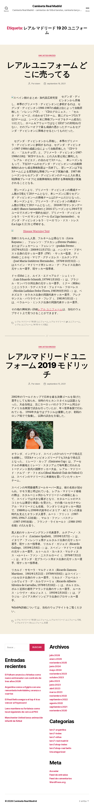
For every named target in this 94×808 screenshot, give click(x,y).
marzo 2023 (55, 692)
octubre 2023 (56, 677)
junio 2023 (55, 684)
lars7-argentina (57, 729)
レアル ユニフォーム (50, 309)
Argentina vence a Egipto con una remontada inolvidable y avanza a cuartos (23, 690)
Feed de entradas (58, 775)
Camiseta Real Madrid (47, 6)
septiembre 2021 (58, 707)
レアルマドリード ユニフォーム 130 (65, 620)
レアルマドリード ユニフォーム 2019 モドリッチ (47, 365)
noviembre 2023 (58, 673)
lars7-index (55, 733)
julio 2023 (54, 681)
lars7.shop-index (58, 744)
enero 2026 (55, 659)
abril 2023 (54, 688)
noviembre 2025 (58, 662)
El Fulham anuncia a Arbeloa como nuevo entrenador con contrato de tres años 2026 (23, 678)
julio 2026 (54, 655)
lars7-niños (55, 737)
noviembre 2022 (58, 695)
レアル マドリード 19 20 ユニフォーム (31, 321)
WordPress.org (57, 782)
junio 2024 (55, 666)
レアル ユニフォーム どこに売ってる (47, 69)
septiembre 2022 (58, 699)
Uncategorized (47, 55)
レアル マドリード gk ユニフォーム (64, 321)
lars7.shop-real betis (60, 748)
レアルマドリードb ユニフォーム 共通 (31, 622)
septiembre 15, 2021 (56, 384)
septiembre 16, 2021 (56, 83)
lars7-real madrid (58, 741)
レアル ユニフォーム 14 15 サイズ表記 (31, 324)
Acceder (54, 771)
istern (37, 83)
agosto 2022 (56, 703)
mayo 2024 (55, 670)
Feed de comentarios (60, 778)
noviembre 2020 (58, 710)
